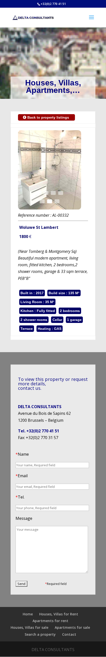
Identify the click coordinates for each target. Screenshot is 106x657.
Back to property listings (48, 117)
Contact (69, 634)
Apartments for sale (72, 627)
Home (28, 614)
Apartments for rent (50, 620)
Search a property (40, 634)
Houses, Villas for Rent (58, 614)
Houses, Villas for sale (29, 627)
